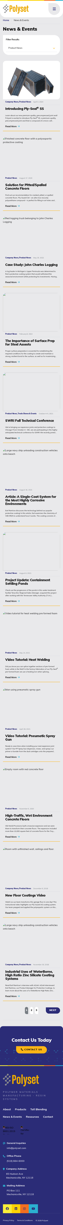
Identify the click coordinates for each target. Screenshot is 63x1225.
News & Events (12, 1117)
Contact (48, 1117)
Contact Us (32, 1050)
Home (6, 20)
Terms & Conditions (25, 1220)
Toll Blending (38, 1109)
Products (20, 1109)
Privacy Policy (8, 1220)
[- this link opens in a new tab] (10, 1130)
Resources (32, 1117)
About (7, 1109)
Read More (11, 127)
